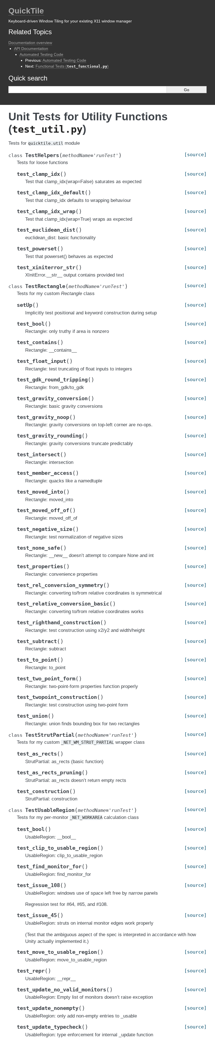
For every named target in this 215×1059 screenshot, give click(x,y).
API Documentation (31, 48)
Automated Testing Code (41, 54)
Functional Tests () (72, 66)
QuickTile (26, 10)
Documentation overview (30, 42)
